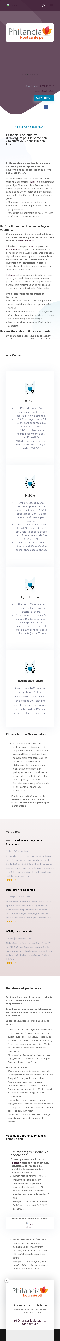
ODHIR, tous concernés (19, 931)
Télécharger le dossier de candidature (30, 1322)
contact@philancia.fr (44, 91)
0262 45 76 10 (47, 86)
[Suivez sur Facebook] (46, 107)
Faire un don (44, 98)
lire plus (11, 880)
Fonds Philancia (26, 240)
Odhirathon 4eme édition (20, 889)
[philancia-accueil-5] (30, 78)
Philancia (33, 181)
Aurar (31, 246)
